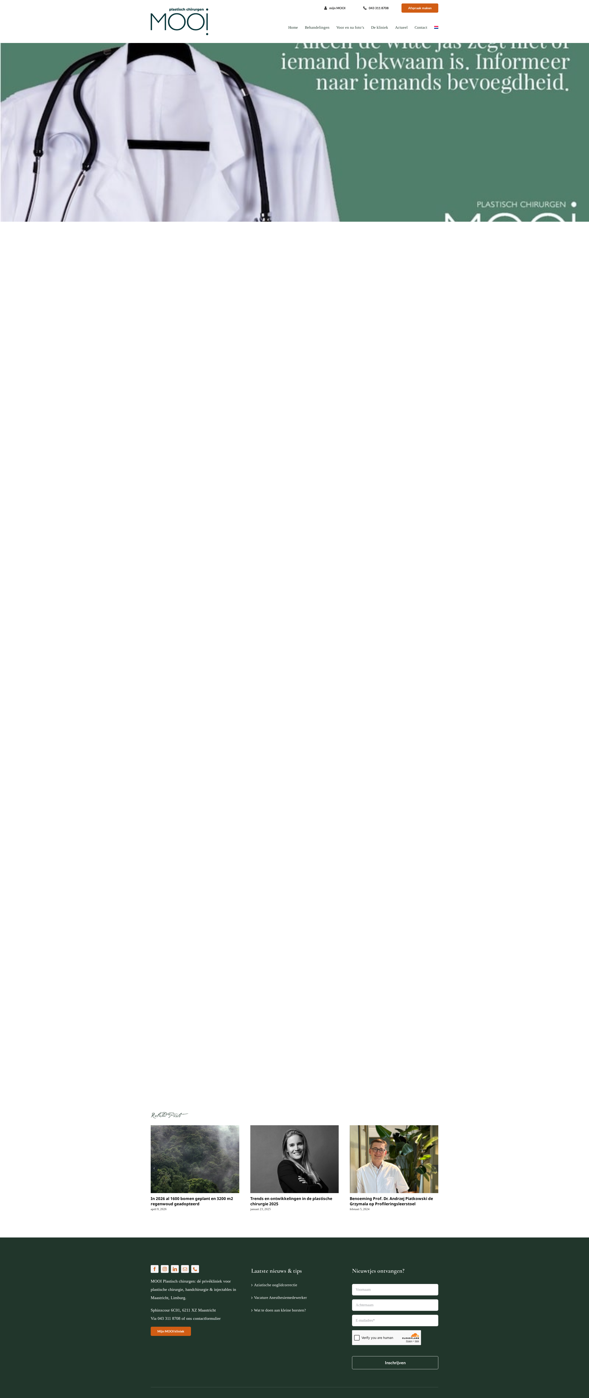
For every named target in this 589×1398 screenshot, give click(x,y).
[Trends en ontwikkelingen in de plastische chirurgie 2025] (294, 1159)
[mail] (185, 1269)
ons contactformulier (203, 1318)
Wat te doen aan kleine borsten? (280, 1310)
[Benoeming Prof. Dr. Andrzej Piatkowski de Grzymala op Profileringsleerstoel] (394, 1159)
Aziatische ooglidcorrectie (275, 1285)
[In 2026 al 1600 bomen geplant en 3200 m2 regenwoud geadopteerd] (195, 1159)
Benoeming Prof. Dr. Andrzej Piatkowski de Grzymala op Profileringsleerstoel (391, 1201)
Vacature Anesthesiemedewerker (280, 1297)
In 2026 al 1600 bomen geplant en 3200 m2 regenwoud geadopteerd (192, 1201)
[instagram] (165, 1269)
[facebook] (155, 1269)
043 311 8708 (169, 1318)
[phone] (195, 1269)
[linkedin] (175, 1269)
